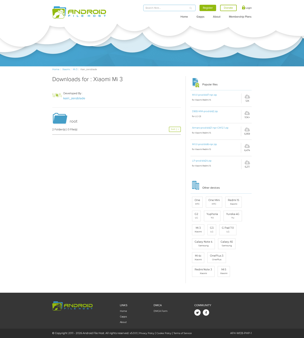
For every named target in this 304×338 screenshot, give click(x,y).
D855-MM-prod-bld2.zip (205, 111)
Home (184, 16)
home (55, 69)
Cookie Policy (163, 333)
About (216, 16)
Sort (174, 129)
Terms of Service (182, 333)
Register (208, 8)
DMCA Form (161, 311)
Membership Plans (240, 16)
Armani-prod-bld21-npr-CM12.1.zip (210, 127)
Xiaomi (66, 69)
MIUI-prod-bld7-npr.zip (204, 94)
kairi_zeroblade (74, 98)
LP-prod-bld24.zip (202, 160)
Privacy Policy (146, 333)
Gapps (200, 16)
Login (248, 8)
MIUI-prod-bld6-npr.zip (204, 144)
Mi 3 (75, 69)
